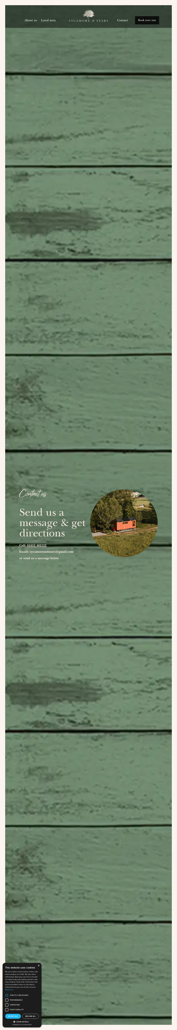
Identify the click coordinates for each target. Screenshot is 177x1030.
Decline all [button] (30, 1016)
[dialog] (22, 995)
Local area (48, 20)
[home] (88, 16)
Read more (9, 990)
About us (30, 20)
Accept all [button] (13, 1016)
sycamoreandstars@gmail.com (51, 552)
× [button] (39, 966)
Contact (122, 20)
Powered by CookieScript (22, 1025)
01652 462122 (37, 545)
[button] (22, 1021)
